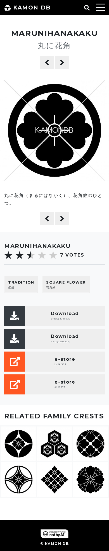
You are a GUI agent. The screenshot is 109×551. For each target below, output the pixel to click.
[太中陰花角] (62, 62)
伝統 (21, 284)
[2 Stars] (19, 255)
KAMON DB (32, 7)
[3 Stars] (31, 255)
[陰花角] (47, 62)
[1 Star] (8, 255)
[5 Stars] (53, 255)
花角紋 (66, 284)
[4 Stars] (42, 255)
